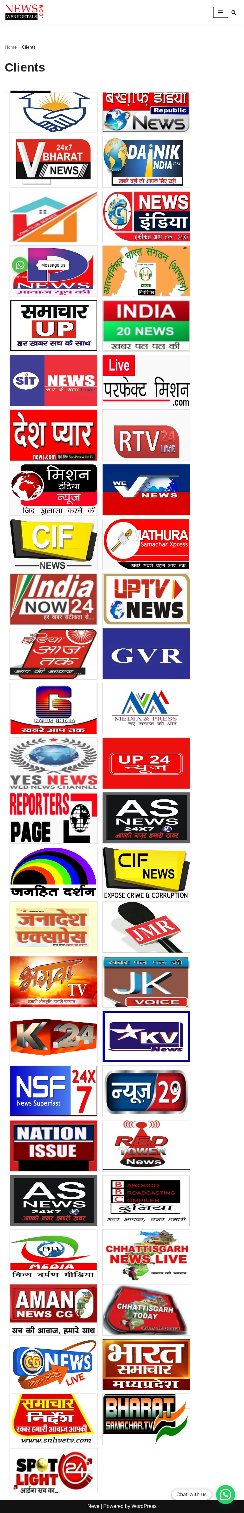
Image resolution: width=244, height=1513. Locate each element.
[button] (225, 1494)
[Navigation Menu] (220, 12)
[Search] (233, 12)
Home (11, 47)
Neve (93, 1506)
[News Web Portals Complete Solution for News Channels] (24, 12)
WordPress (144, 1506)
